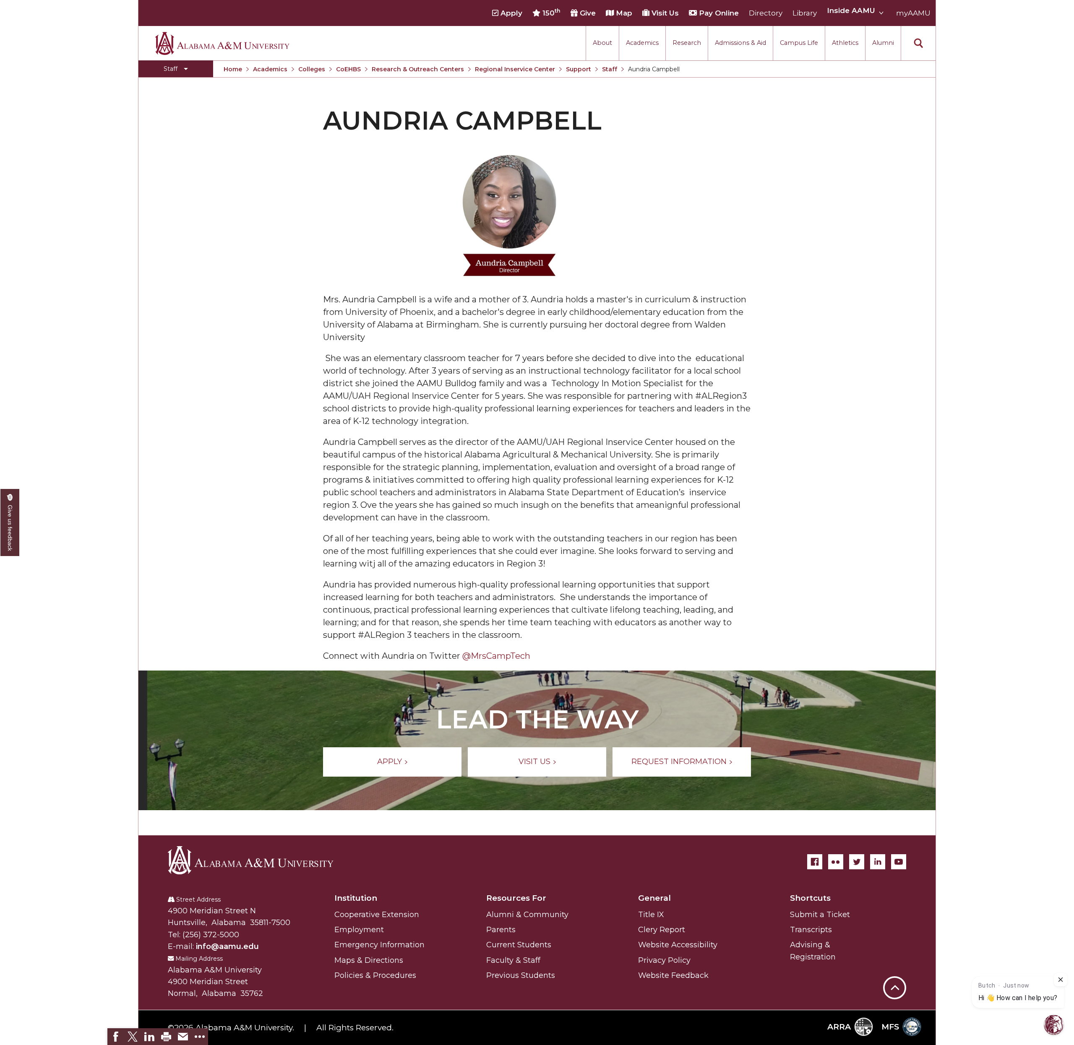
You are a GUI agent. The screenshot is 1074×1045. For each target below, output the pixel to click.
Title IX (651, 914)
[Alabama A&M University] (258, 860)
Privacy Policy (664, 960)
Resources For (516, 898)
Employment (359, 929)
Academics (642, 43)
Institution (355, 898)
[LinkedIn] (877, 861)
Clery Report (661, 929)
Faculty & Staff (513, 960)
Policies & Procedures (375, 975)
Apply (510, 13)
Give (587, 13)
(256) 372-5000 (210, 934)
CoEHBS (348, 69)
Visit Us (664, 13)
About (602, 43)
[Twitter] (856, 861)
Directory (765, 13)
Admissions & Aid (740, 43)
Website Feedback (673, 975)
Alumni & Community (527, 914)
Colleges (311, 69)
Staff (609, 69)
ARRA (839, 1027)
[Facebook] (814, 861)
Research (687, 43)
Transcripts (811, 929)
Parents (501, 929)
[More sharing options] (199, 1036)
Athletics (845, 43)
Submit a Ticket (820, 914)
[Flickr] (835, 861)
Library (804, 13)
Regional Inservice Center (515, 69)
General (654, 898)
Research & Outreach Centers (418, 69)
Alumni (883, 43)
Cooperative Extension (376, 914)
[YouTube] (898, 861)
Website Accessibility (677, 944)
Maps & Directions (368, 960)
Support (578, 69)
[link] (115, 1036)
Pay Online (718, 13)
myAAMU (913, 13)
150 (550, 12)
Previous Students (520, 975)
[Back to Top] (894, 946)
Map (623, 13)
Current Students (518, 944)
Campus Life (799, 43)
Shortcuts (810, 898)
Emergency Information (379, 944)
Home (233, 69)
